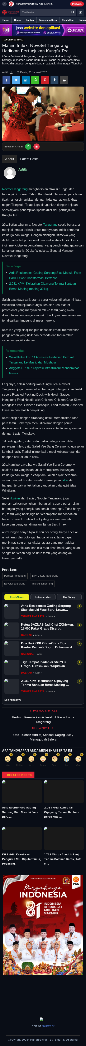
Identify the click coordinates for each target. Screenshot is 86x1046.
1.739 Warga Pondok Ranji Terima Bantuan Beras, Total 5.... (63, 859)
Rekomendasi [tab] (43, 597)
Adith (5, 72)
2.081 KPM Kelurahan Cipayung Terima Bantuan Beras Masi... (61, 812)
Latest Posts (29, 159)
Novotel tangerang (14, 583)
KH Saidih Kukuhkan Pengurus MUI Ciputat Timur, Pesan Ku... (21, 859)
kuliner (15, 498)
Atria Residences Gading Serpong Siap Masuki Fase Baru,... (20, 812)
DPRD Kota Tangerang (45, 575)
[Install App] (43, 4)
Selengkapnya (12, 699)
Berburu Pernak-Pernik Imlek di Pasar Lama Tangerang (43, 719)
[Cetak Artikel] (64, 80)
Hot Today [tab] (69, 597)
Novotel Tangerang (15, 189)
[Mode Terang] (80, 12)
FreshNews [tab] (17, 597)
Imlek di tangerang (42, 583)
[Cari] (72, 12)
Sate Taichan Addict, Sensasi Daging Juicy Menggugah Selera (43, 737)
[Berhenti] (36, 146)
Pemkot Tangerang (15, 575)
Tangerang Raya (13, 40)
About (9, 159)
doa (65, 480)
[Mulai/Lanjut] (28, 146)
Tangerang (50, 224)
